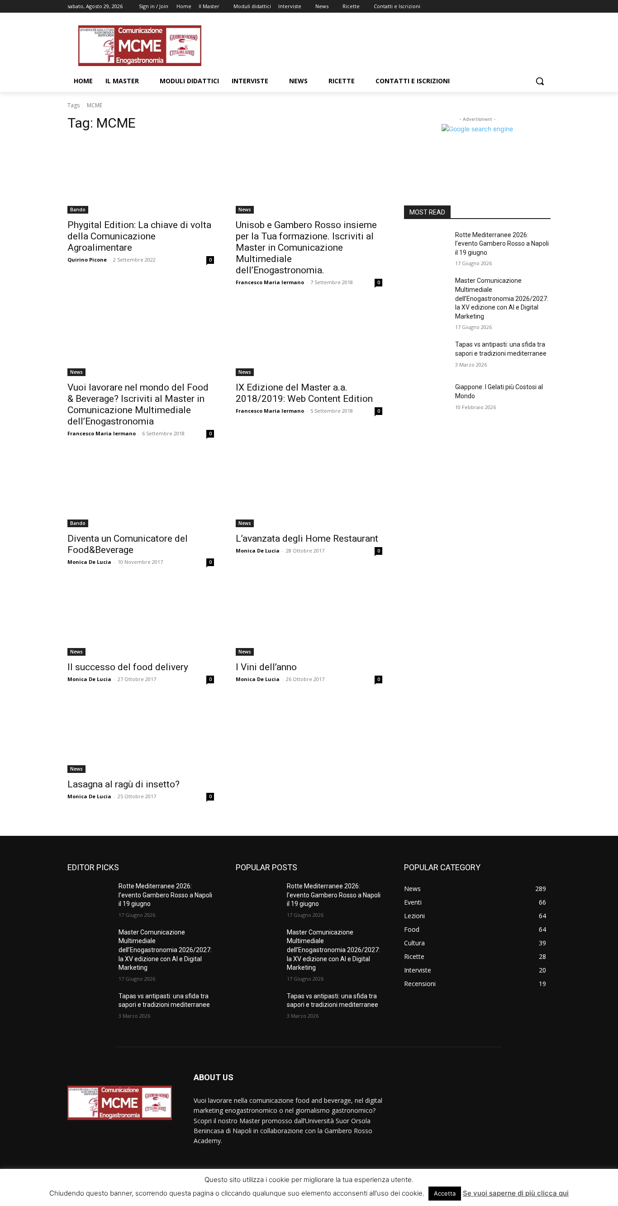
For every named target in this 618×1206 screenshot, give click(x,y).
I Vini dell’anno (266, 667)
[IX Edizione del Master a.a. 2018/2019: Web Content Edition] (309, 339)
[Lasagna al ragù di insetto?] (140, 736)
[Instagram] (508, 6)
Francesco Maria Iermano (270, 282)
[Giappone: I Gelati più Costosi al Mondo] (426, 398)
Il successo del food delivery (127, 667)
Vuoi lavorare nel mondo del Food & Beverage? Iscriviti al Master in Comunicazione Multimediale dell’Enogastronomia (138, 404)
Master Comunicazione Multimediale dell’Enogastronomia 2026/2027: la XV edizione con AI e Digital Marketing (501, 298)
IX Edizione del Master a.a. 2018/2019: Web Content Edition (304, 393)
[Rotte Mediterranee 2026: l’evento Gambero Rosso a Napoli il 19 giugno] (426, 246)
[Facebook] (495, 6)
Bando (78, 209)
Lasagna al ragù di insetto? (123, 784)
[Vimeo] (533, 6)
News (244, 209)
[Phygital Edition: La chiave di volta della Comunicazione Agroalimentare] (140, 177)
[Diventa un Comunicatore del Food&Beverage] (140, 490)
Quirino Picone (87, 259)
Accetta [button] (445, 1193)
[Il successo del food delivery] (140, 619)
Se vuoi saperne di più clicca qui (516, 1193)
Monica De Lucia (89, 561)
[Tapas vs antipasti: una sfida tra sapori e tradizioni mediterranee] (426, 355)
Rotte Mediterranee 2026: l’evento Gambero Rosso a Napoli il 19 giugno (502, 243)
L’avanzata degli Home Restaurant (307, 538)
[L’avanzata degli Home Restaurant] (309, 490)
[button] (540, 81)
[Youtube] (545, 6)
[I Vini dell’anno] (309, 619)
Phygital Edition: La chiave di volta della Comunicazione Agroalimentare (139, 236)
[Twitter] (520, 6)
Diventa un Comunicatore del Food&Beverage (127, 544)
